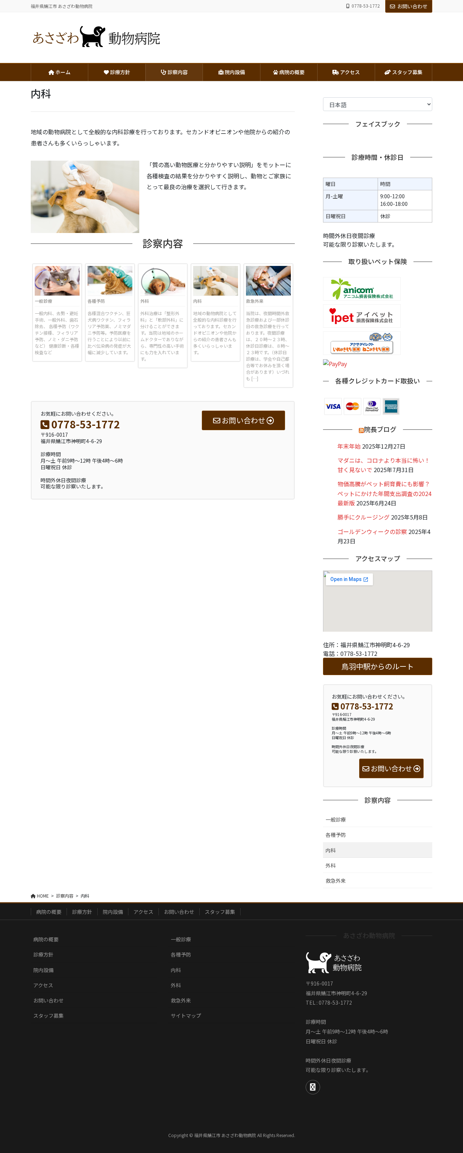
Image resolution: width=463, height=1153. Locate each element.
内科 (197, 301)
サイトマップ (186, 1015)
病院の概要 (48, 911)
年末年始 (349, 446)
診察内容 (378, 800)
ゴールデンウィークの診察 (372, 531)
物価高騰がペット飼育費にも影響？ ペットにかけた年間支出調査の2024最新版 (384, 493)
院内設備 (113, 911)
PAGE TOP (446, 1111)
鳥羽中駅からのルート (377, 666)
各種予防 (96, 301)
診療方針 (82, 911)
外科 (144, 301)
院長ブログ (380, 429)
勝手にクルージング (363, 517)
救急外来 (254, 301)
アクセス (143, 911)
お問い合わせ (412, 6)
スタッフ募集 (220, 911)
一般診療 (43, 301)
